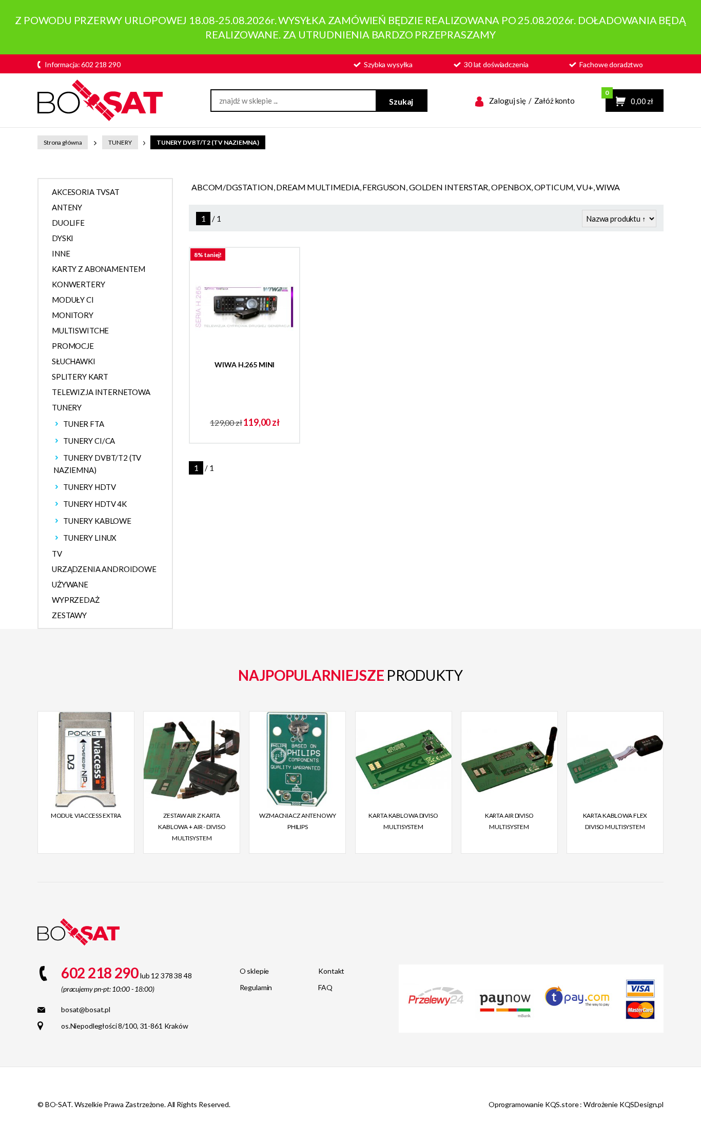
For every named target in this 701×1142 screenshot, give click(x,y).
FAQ (325, 987)
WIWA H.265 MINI (245, 364)
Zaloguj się (507, 100)
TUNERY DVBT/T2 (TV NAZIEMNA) (208, 142)
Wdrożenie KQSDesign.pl (623, 1104)
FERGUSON (384, 187)
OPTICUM (554, 187)
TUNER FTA (83, 423)
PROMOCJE (73, 345)
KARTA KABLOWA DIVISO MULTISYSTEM (403, 821)
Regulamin (256, 987)
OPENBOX (511, 187)
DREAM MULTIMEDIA (317, 187)
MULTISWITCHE (80, 330)
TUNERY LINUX (89, 537)
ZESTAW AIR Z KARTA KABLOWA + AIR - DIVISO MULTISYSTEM (191, 827)
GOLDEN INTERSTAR (448, 187)
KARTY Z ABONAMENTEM (98, 268)
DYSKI (62, 238)
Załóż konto (554, 100)
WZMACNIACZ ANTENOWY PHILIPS (297, 821)
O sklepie (254, 971)
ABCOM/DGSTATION (232, 187)
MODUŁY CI (73, 299)
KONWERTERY (78, 284)
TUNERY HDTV (89, 486)
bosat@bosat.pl (85, 1009)
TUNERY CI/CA (89, 440)
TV (57, 553)
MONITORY (72, 315)
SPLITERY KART (80, 376)
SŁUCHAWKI (73, 361)
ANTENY (67, 207)
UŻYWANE (70, 584)
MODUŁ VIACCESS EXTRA (86, 815)
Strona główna (63, 142)
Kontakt (331, 971)
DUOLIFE (68, 222)
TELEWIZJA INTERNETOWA (101, 392)
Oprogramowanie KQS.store (534, 1104)
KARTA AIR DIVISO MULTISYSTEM (509, 821)
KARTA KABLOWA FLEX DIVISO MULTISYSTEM (615, 821)
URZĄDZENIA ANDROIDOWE (104, 569)
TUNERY (119, 142)
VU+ (584, 187)
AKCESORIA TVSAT (86, 191)
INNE (61, 253)
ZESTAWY (69, 615)
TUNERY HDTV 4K (95, 503)
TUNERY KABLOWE (97, 520)
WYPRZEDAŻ (76, 599)
